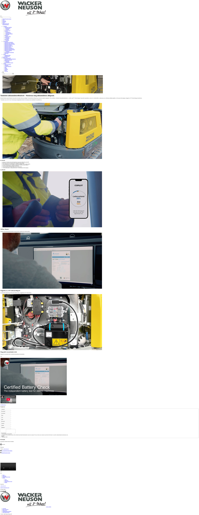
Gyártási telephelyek (8, 66)
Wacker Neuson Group (8, 481)
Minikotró (6, 35)
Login (3, 19)
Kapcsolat (4, 20)
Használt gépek (5, 57)
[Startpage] (23, 15)
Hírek (5, 67)
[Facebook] (3, 491)
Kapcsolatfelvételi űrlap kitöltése (7, 450)
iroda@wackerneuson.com (4, 487)
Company (3, 409)
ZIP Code (3, 421)
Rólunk (5, 63)
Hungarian (7, 24)
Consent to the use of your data (6, 433)
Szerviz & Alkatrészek (7, 58)
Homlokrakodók (8, 32)
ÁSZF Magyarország (5, 512)
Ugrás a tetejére (48, 506)
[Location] (1, 491)
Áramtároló (7, 38)
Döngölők (7, 29)
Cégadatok (4, 508)
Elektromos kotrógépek (8, 47)
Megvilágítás (7, 39)
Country (2, 423)
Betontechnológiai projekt (9, 62)
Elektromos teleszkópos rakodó (10, 49)
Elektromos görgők (8, 46)
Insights (6, 68)
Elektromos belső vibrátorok (9, 43)
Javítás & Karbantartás (8, 59)
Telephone (3, 427)
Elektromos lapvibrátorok (9, 45)
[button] (5, 23)
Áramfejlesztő (7, 37)
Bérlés (5, 54)
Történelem (6, 65)
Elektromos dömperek (8, 50)
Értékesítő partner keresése (5, 452)
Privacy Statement (5, 509)
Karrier (3, 22)
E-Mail (2, 425)
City (2, 417)
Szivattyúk (7, 40)
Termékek (5, 26)
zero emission (6, 41)
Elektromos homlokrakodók (9, 48)
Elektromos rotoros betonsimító (10, 44)
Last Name (3, 413)
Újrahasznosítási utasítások (6, 511)
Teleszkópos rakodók (9, 33)
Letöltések (6, 69)
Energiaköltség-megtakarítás (9, 52)
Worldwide (4, 21)
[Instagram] (2, 491)
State (2, 419)
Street (2, 415)
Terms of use (4, 510)
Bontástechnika (8, 36)
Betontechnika (8, 28)
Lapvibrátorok (8, 30)
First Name (3, 411)
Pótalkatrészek (7, 60)
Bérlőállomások (7, 56)
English (3, 24)
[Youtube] (4, 491)
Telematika (7, 61)
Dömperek (7, 34)
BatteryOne (6, 53)
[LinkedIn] (5, 491)
